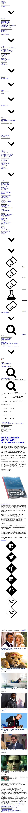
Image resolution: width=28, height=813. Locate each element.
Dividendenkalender (5, 121)
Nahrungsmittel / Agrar (6, 222)
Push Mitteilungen (5, 426)
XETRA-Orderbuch (5, 135)
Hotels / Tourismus (5, 205)
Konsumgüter (4, 211)
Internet (2, 209)
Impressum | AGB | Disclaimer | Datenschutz (11, 810)
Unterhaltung (4, 232)
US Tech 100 (4, 56)
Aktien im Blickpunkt (5, 20)
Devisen (24, 311)
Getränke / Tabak (4, 198)
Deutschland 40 (4, 49)
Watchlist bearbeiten (5, 341)
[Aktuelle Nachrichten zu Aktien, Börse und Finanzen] (6, 366)
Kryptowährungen (5, 312)
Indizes (2, 46)
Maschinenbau (4, 218)
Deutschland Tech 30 (5, 53)
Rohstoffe (3, 227)
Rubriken (3, 18)
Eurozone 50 (3, 58)
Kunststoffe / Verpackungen (7, 214)
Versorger (3, 233)
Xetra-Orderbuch (11, 803)
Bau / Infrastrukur (5, 183)
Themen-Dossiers (5, 34)
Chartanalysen (4, 30)
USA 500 (3, 55)
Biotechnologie (4, 186)
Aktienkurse (3, 117)
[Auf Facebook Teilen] (11, 551)
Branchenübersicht (5, 78)
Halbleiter (3, 200)
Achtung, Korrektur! (5, 503)
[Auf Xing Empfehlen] (11, 573)
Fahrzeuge (3, 193)
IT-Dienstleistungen (5, 210)
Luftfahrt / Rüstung (5, 217)
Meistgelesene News (5, 23)
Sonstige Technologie (5, 229)
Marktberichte (4, 26)
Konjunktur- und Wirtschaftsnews (8, 25)
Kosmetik (3, 213)
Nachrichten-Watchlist (6, 338)
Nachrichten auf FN (5, 5)
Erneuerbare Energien (5, 192)
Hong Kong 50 (4, 64)
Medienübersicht (4, 92)
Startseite (3, 1)
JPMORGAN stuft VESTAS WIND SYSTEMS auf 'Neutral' (12, 440)
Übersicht (3, 136)
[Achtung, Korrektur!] (14, 502)
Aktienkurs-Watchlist (5, 339)
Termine (2, 33)
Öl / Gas (2, 224)
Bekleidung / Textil (5, 184)
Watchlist (24, 334)
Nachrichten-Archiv (8, 806)
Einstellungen (4, 342)
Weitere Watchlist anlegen (6, 337)
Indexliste (3, 151)
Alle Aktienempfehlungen (6, 29)
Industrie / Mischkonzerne (6, 207)
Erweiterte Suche (4, 105)
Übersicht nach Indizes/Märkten (8, 47)
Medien (2, 90)
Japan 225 (3, 63)
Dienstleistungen (4, 188)
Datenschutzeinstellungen (6, 807)
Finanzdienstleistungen (6, 195)
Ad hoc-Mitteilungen (5, 21)
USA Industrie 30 (5, 54)
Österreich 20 (4, 62)
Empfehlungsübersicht (6, 27)
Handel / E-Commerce (6, 201)
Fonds (23, 266)
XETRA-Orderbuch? (5, 138)
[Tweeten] (11, 562)
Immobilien (3, 206)
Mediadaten (15, 807)
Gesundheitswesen (5, 197)
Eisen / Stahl (3, 189)
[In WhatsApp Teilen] (11, 595)
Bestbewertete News (5, 22)
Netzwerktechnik (4, 223)
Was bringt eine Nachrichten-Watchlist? (9, 343)
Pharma (2, 226)
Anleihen (24, 278)
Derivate (24, 289)
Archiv (2, 93)
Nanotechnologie (4, 220)
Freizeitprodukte (4, 196)
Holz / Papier (4, 204)
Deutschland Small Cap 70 (7, 50)
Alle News (3, 6)
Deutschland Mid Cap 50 (6, 51)
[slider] (3, 432)
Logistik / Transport (5, 215)
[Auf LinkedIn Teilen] (11, 584)
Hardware (3, 202)
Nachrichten (3, 2)
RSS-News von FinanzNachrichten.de (9, 811)
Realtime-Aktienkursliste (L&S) (8, 120)
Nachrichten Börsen (5, 805)
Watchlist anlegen (5, 344)
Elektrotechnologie (5, 191)
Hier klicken (3, 540)
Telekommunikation (5, 231)
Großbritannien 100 (5, 59)
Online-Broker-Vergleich (6, 123)
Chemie (2, 187)
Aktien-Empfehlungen (15, 805)
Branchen (3, 77)
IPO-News (3, 31)
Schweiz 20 (3, 60)
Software (3, 228)
